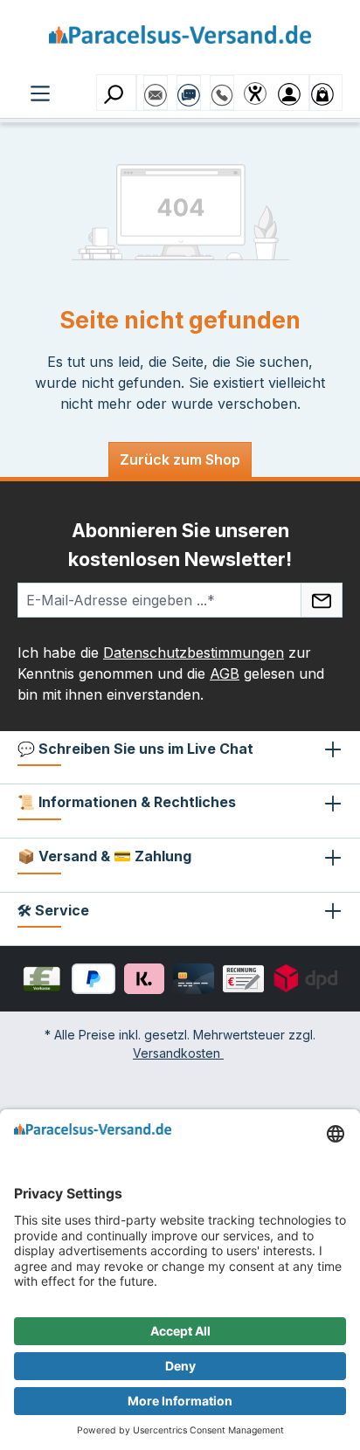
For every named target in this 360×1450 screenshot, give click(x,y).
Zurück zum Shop (180, 459)
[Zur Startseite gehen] (180, 40)
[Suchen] (116, 92)
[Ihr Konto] (292, 92)
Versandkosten (178, 1053)
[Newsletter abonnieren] (322, 600)
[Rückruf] (222, 86)
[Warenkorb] (326, 92)
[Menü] (40, 91)
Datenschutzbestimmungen (193, 652)
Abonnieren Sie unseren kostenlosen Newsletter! (180, 544)
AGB (224, 673)
